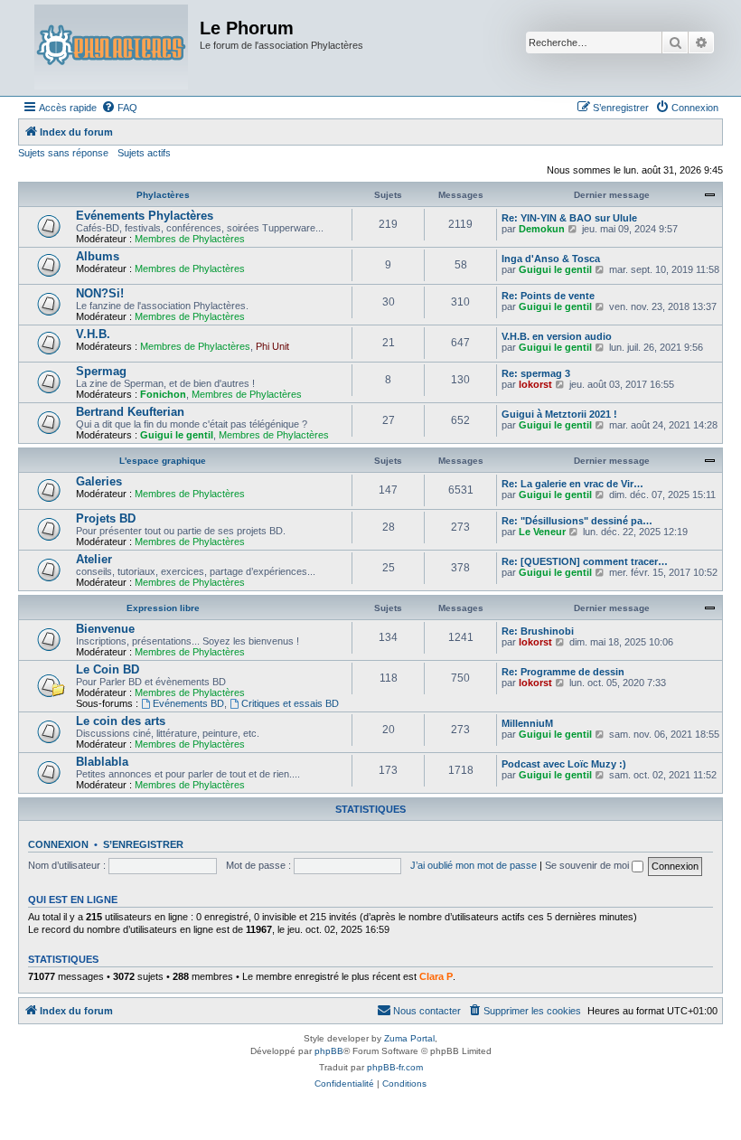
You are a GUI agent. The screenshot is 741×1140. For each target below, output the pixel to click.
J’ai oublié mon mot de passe (473, 865)
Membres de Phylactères (190, 238)
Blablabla (102, 761)
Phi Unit (272, 346)
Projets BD (106, 518)
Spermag (101, 371)
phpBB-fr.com (395, 1067)
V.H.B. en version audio (557, 336)
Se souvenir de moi (588, 865)
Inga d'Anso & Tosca (551, 258)
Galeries (99, 481)
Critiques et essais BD (290, 703)
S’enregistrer (143, 844)
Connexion (58, 844)
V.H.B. (93, 334)
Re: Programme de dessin (563, 671)
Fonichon (163, 394)
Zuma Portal (409, 1038)
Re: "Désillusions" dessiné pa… (577, 520)
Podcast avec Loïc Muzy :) (564, 763)
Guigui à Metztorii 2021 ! (559, 414)
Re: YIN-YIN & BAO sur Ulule (569, 217)
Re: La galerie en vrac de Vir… (572, 483)
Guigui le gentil (555, 269)
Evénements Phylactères (144, 215)
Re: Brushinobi (538, 631)
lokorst (535, 384)
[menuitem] (119, 107)
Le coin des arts (120, 721)
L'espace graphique (162, 461)
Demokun (542, 228)
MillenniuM (527, 723)
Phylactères (163, 195)
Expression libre (163, 608)
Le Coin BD (107, 669)
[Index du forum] (111, 48)
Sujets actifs (144, 152)
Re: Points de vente (548, 295)
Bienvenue (105, 629)
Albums (97, 256)
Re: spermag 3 (536, 373)
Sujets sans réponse (63, 152)
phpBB (328, 1051)
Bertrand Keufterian (130, 412)
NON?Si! (100, 293)
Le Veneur (542, 531)
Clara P (436, 976)
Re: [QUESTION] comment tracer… (585, 561)
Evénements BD (188, 703)
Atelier (94, 559)
